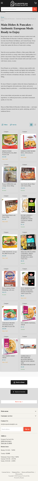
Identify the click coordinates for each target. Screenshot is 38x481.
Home (2, 17)
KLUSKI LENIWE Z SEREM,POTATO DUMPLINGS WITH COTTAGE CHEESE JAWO (26, 219)
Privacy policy (19, 474)
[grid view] (31, 125)
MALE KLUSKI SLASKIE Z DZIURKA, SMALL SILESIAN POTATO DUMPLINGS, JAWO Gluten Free (28, 255)
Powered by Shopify (19, 477)
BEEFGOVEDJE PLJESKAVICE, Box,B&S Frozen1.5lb (9, 152)
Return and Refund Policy (28, 472)
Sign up (27, 429)
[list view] (35, 125)
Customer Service (6, 472)
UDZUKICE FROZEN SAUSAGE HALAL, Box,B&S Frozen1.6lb (8, 324)
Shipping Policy (16, 472)
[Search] (34, 9)
